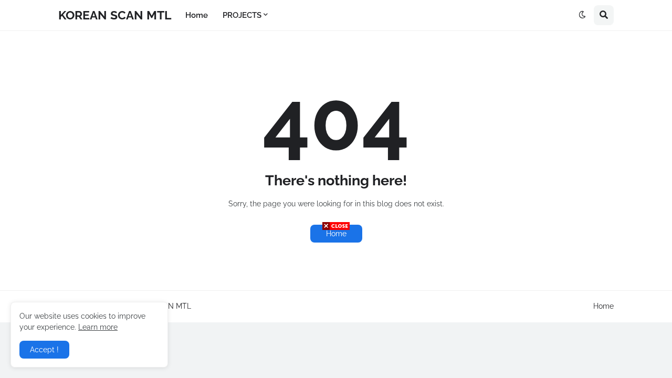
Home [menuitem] (196, 15)
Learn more (98, 327)
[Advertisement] (336, 304)
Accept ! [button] (44, 349)
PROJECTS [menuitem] (242, 15)
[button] (582, 15)
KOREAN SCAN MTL (114, 15)
